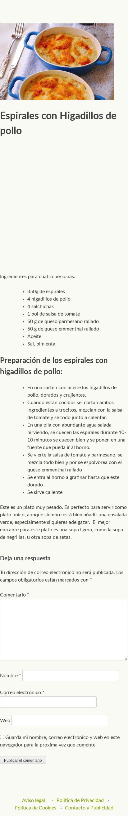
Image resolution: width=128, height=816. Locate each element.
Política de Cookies (35, 807)
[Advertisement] (64, 202)
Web (5, 720)
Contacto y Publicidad (89, 807)
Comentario (14, 594)
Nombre (10, 675)
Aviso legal (33, 800)
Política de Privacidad (80, 800)
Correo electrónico (22, 692)
